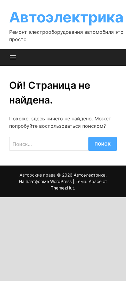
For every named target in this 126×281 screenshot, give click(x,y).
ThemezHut (62, 187)
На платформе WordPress (46, 181)
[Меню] (13, 57)
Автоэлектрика (66, 17)
